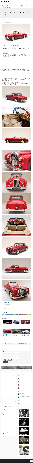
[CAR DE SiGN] (5, 2)
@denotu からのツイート (8, 406)
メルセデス (25, 334)
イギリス (11, 5)
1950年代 (5, 308)
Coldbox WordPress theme (5, 461)
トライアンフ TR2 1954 (22, 390)
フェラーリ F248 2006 (22, 374)
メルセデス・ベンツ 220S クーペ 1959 (25, 336)
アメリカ (8, 5)
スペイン (25, 5)
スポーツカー (13, 308)
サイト (4, 356)
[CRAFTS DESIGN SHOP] (24, 449)
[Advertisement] (8, 63)
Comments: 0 (12, 19)
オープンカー (8, 308)
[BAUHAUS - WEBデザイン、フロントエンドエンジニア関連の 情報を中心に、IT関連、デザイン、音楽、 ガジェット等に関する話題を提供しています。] (24, 413)
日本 (22, 5)
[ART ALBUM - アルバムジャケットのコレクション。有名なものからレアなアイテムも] (24, 422)
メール (4, 354)
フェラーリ (7, 334)
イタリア (15, 5)
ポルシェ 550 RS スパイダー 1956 (23, 393)
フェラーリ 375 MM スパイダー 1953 (7, 336)
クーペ (11, 308)
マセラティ (16, 334)
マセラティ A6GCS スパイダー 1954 (16, 336)
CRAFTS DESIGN (7, 7)
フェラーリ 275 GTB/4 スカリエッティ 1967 (24, 396)
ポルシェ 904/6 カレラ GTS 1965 (7, 327)
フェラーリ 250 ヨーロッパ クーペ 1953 (26, 326)
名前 (4, 351)
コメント (5, 344)
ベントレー (10, 11)
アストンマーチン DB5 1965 (23, 377)
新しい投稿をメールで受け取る (8, 360)
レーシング (2, 7)
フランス (19, 5)
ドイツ (4, 5)
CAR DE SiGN (8, 19)
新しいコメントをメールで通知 (8, 359)
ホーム (2, 5)
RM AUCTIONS (7, 302)
